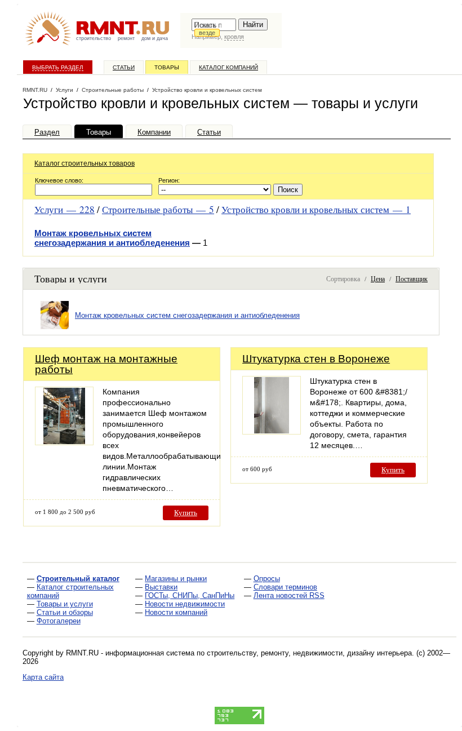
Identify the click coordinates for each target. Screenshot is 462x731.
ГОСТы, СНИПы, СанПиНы (189, 595)
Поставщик (412, 278)
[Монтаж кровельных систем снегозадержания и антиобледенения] (54, 329)
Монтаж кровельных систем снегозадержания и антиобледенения (112, 237)
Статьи (124, 67)
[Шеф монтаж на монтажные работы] (64, 442)
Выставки (161, 587)
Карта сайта (43, 677)
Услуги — (64, 209)
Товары (166, 67)
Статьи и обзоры (65, 612)
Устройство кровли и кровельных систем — (316, 209)
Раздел (47, 132)
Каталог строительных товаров (84, 163)
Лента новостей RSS (289, 595)
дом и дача (154, 38)
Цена (378, 278)
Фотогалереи (59, 621)
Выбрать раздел (57, 67)
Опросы (267, 578)
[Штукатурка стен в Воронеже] (271, 431)
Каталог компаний (228, 67)
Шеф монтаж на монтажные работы (106, 364)
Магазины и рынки (176, 578)
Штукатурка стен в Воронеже (316, 359)
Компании (154, 132)
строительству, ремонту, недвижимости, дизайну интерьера (309, 653)
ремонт (126, 38)
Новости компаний (176, 612)
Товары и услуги (65, 604)
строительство (93, 38)
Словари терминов (285, 587)
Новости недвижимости (185, 604)
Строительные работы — (158, 209)
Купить (185, 512)
